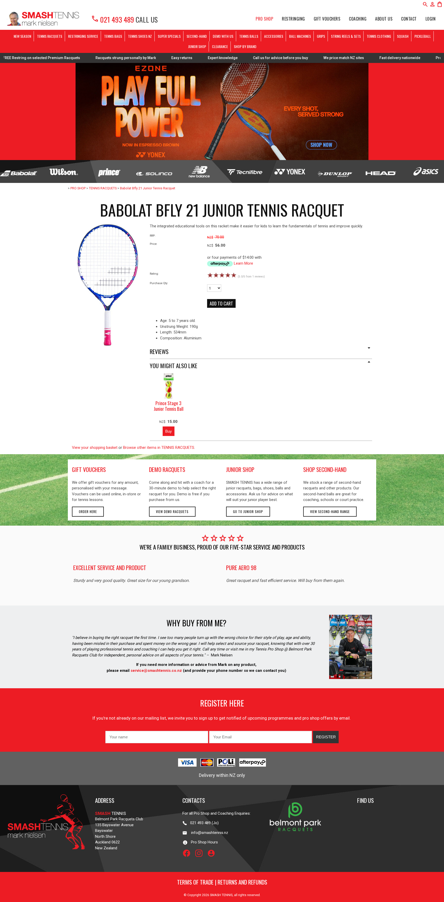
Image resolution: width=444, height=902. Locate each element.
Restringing (293, 19)
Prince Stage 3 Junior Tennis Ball (168, 406)
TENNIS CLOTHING (379, 36)
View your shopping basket (94, 447)
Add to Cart (221, 303)
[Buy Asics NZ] (425, 171)
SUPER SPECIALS (169, 36)
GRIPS (321, 36)
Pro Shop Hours (203, 842)
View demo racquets (172, 511)
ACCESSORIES (273, 36)
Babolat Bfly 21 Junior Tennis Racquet (147, 188)
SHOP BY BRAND (245, 46)
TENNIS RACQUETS (49, 36)
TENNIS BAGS (113, 36)
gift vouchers (89, 469)
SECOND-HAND (197, 36)
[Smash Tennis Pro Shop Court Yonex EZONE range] (222, 111)
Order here (88, 511)
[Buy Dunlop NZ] (335, 171)
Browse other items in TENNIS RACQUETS (158, 447)
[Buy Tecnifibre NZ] (244, 171)
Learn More (243, 263)
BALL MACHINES (300, 36)
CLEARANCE (220, 46)
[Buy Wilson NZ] (63, 171)
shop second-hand (324, 469)
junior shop (240, 469)
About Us (383, 19)
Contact (409, 19)
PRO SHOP (264, 19)
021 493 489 (112, 19)
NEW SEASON (22, 36)
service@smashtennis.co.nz (156, 670)
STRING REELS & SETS (346, 36)
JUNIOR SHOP (197, 46)
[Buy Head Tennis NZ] (380, 171)
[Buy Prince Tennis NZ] (108, 171)
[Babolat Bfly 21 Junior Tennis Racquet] (108, 345)
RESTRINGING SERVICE (83, 36)
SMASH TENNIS (221, 895)
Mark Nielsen (222, 655)
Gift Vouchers (327, 19)
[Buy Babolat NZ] (18, 171)
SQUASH (403, 36)
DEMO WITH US (223, 36)
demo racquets (167, 469)
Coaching (357, 19)
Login (430, 19)
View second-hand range (330, 511)
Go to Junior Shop (248, 511)
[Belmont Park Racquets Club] (295, 842)
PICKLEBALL (422, 36)
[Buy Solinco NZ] (154, 171)
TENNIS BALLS (248, 36)
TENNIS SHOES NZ (140, 36)
